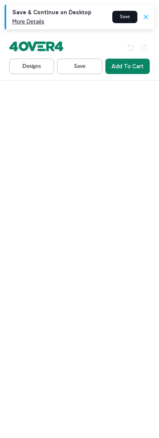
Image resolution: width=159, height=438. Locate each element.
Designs (31, 66)
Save (125, 16)
